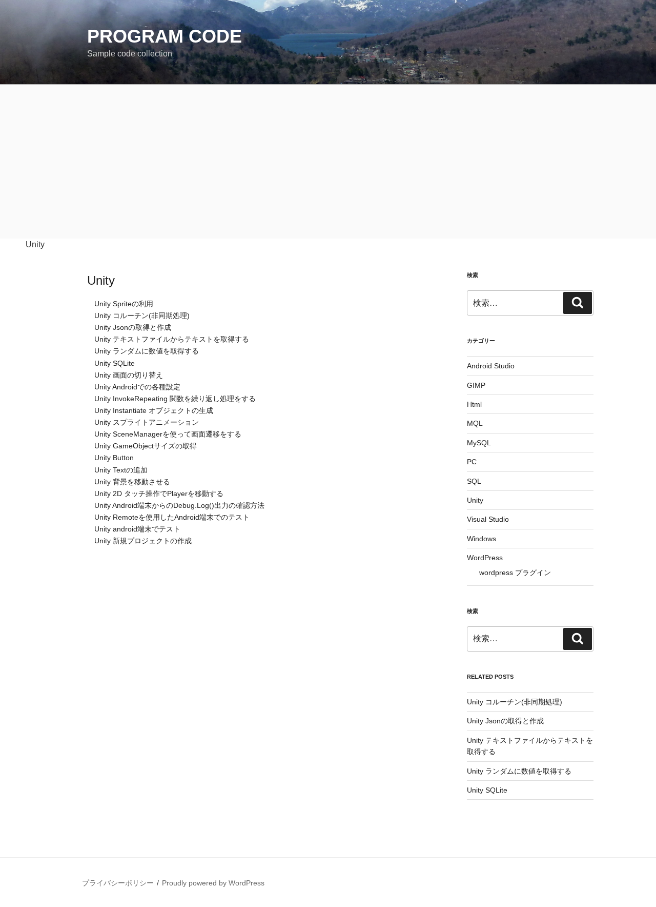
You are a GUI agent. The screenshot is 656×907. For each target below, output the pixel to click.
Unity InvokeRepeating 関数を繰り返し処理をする (175, 399)
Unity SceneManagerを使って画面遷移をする (167, 434)
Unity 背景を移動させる (132, 482)
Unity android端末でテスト (137, 529)
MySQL (479, 443)
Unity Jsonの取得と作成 (132, 327)
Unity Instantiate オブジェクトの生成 (153, 411)
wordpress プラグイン (515, 572)
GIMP (476, 385)
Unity (101, 280)
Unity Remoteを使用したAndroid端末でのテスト (172, 517)
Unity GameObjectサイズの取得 (145, 446)
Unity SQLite (114, 363)
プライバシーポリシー (118, 883)
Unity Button (114, 458)
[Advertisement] (328, 161)
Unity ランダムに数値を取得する (146, 351)
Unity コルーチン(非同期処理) (142, 316)
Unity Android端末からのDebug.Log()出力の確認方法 (179, 505)
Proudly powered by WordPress (213, 883)
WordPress (485, 558)
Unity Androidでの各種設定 (137, 387)
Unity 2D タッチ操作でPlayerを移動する (158, 494)
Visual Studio (488, 519)
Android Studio (491, 366)
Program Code (164, 36)
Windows (481, 539)
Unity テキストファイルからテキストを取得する (171, 339)
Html (474, 404)
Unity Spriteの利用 (123, 304)
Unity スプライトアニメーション (146, 422)
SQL (474, 481)
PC (472, 462)
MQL (475, 423)
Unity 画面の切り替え (128, 375)
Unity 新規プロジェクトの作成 (143, 541)
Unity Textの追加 (121, 470)
